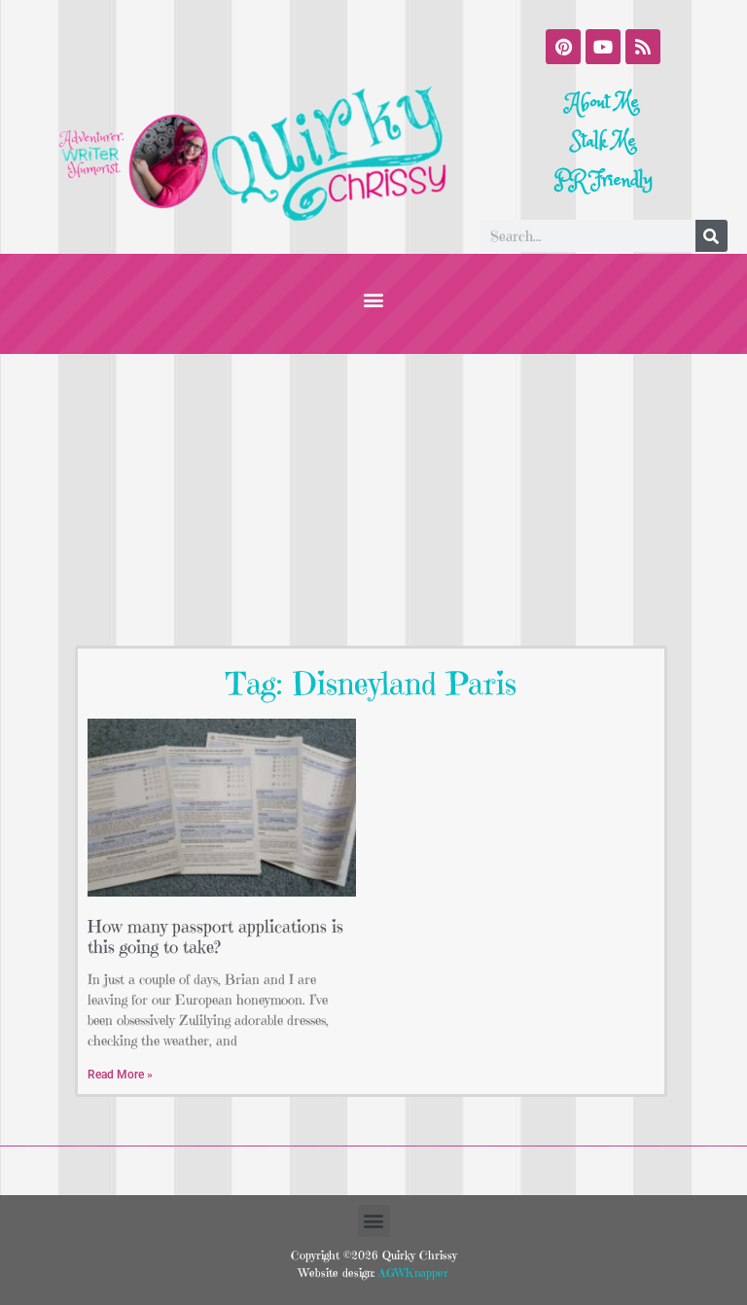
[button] (374, 299)
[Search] (711, 236)
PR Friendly (603, 180)
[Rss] (642, 46)
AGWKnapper (411, 1272)
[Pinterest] (563, 46)
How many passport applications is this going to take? (215, 937)
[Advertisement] (373, 500)
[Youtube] (603, 46)
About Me (603, 103)
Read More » (120, 1074)
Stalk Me (603, 141)
